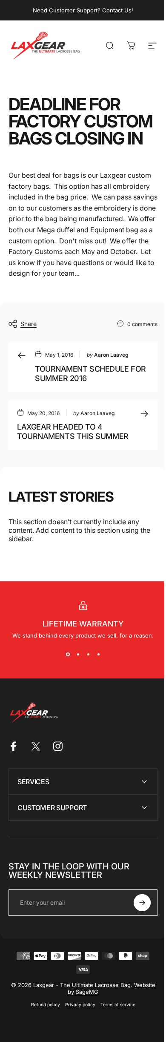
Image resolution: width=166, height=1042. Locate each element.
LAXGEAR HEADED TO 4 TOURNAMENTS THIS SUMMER (73, 431)
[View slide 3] (88, 654)
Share (28, 323)
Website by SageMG (87, 1029)
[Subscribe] (135, 940)
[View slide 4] (98, 654)
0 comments (142, 323)
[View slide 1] (68, 654)
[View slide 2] (78, 654)
